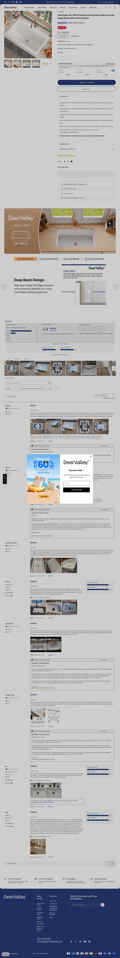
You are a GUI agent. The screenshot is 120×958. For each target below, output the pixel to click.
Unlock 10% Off (76, 490)
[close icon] (91, 456)
